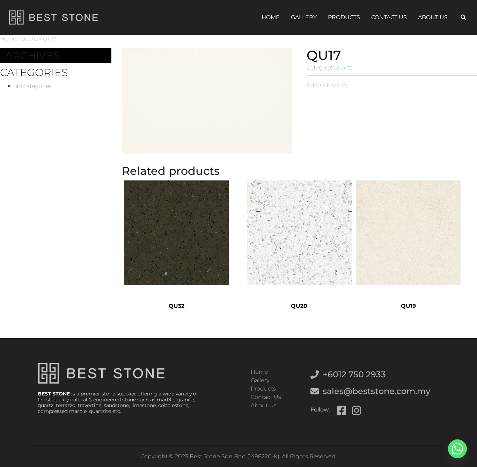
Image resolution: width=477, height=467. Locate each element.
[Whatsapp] (457, 448)
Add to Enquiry (327, 85)
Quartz (29, 39)
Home (271, 17)
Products (344, 17)
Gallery (304, 17)
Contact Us (389, 17)
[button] (463, 17)
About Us (433, 17)
